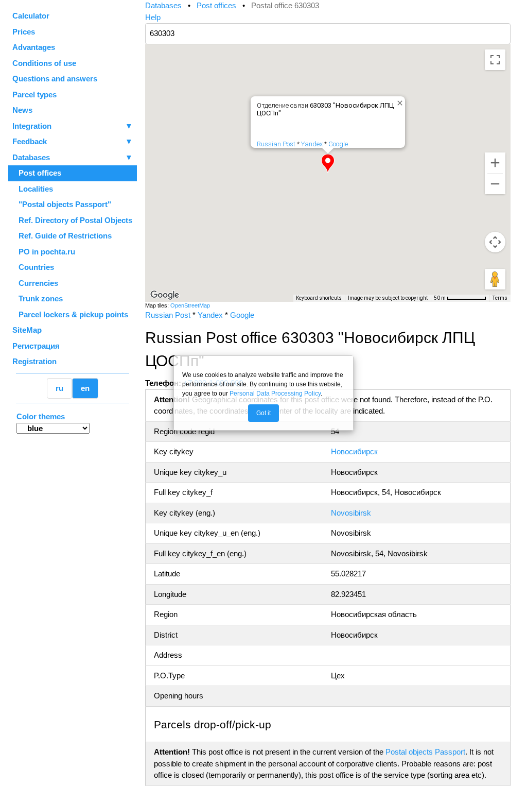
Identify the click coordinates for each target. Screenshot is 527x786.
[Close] (397, 101)
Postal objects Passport (425, 751)
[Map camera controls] (495, 242)
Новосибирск (354, 451)
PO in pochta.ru (43, 251)
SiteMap (27, 330)
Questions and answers (54, 78)
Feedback (72, 141)
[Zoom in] (495, 162)
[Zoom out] (495, 184)
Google (338, 144)
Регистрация (36, 345)
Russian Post (276, 144)
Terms (500, 298)
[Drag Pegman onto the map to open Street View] (495, 279)
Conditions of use (44, 63)
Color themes (40, 416)
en (85, 388)
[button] (328, 163)
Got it (263, 413)
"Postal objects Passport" (61, 204)
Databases (31, 157)
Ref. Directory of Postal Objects (72, 220)
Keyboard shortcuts (319, 298)
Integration (72, 126)
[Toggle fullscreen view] (495, 59)
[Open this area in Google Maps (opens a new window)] (165, 295)
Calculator (30, 15)
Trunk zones (37, 298)
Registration (34, 361)
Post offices (36, 172)
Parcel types (34, 94)
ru (59, 388)
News (22, 110)
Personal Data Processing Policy (275, 393)
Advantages (33, 47)
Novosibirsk (351, 512)
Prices (23, 31)
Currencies (35, 283)
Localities (32, 188)
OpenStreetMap (190, 305)
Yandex (312, 144)
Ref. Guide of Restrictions (62, 235)
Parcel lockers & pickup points (70, 314)
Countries (33, 267)
